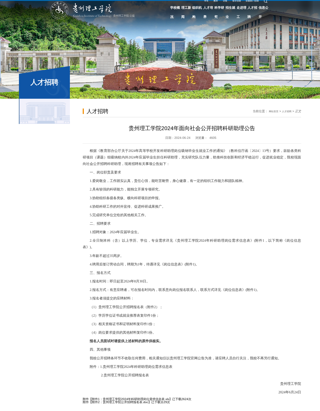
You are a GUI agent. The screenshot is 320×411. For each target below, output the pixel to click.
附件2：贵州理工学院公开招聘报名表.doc (120, 402)
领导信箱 (260, 6)
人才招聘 (285, 111)
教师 (233, 6)
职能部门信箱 (280, 6)
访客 (245, 6)
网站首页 (270, 111)
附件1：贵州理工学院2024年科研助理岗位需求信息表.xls (130, 399)
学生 (221, 6)
